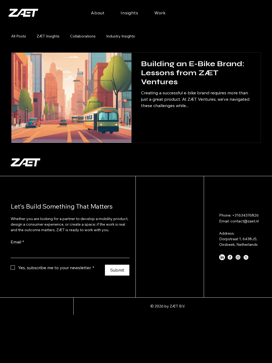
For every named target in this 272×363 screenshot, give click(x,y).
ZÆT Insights (48, 36)
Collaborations (83, 36)
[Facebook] (230, 257)
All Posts (18, 36)
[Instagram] (238, 257)
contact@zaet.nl (244, 221)
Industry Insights (120, 36)
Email (17, 241)
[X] (246, 257)
